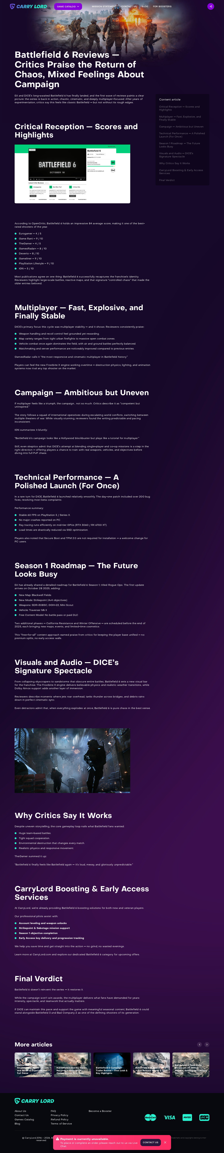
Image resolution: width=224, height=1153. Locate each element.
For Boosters (162, 6)
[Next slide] (206, 1044)
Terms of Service (61, 1123)
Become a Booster (100, 1111)
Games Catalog (24, 1119)
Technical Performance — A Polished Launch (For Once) (182, 135)
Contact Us (22, 1115)
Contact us (150, 1142)
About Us (20, 1111)
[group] (33, 1065)
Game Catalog (66, 6)
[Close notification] (165, 1142)
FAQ (53, 1111)
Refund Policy (59, 1119)
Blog (145, 6)
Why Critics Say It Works (174, 163)
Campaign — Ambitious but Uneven (181, 126)
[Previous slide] (199, 1044)
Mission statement (104, 6)
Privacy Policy (59, 1115)
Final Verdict (167, 180)
